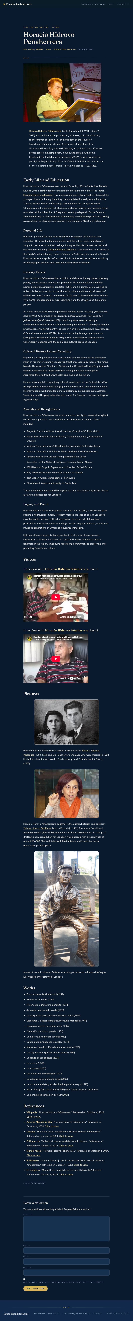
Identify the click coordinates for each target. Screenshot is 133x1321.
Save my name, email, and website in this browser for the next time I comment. (63, 1282)
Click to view (33, 1116)
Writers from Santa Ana (65, 49)
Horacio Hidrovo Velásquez (37, 195)
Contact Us (123, 4)
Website (27, 1267)
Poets (48, 49)
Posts (112, 4)
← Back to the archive (34, 1183)
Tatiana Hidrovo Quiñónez (62, 249)
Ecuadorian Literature (19, 4)
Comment (28, 1214)
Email (27, 1256)
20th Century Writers (33, 49)
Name (26, 1245)
